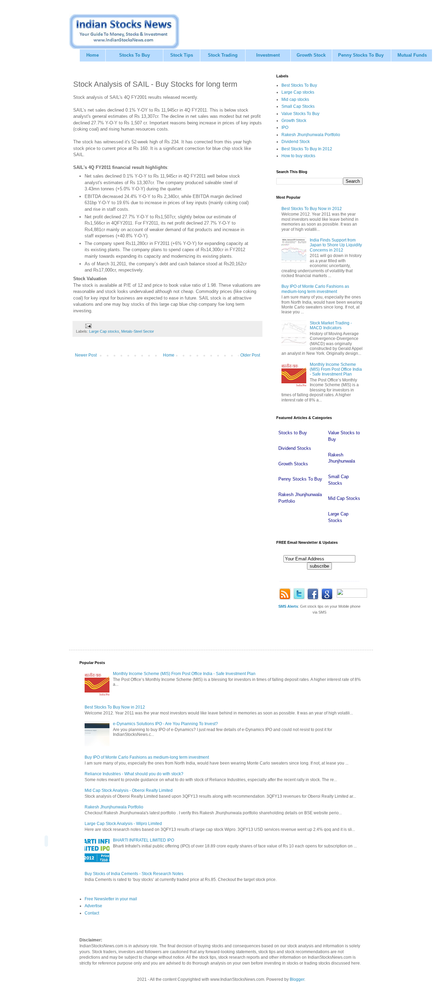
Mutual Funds (412, 55)
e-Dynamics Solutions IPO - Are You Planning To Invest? (165, 723)
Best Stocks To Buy (299, 85)
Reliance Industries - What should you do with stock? (134, 773)
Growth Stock (311, 55)
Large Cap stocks (104, 331)
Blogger (297, 979)
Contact (92, 913)
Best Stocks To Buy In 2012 (306, 148)
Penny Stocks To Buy (361, 55)
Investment (268, 55)
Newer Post (86, 355)
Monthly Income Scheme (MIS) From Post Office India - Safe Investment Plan (336, 369)
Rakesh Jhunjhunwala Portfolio (310, 134)
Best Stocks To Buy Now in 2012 (311, 208)
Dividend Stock (295, 141)
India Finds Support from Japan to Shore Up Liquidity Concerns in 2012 (336, 245)
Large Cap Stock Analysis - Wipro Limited (123, 823)
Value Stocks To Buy (300, 113)
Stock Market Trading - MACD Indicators (331, 325)
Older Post (250, 355)
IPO (284, 127)
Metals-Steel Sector (137, 331)
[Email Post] (88, 325)
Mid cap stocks (295, 99)
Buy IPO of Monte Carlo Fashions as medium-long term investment (315, 289)
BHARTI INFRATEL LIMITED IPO (143, 840)
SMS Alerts (288, 606)
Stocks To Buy (134, 55)
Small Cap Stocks (298, 106)
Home (92, 55)
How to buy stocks (298, 155)
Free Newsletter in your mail (111, 899)
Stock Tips (181, 55)
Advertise (93, 905)
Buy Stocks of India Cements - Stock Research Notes (134, 873)
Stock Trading (223, 55)
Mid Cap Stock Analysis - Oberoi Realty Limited (129, 790)
